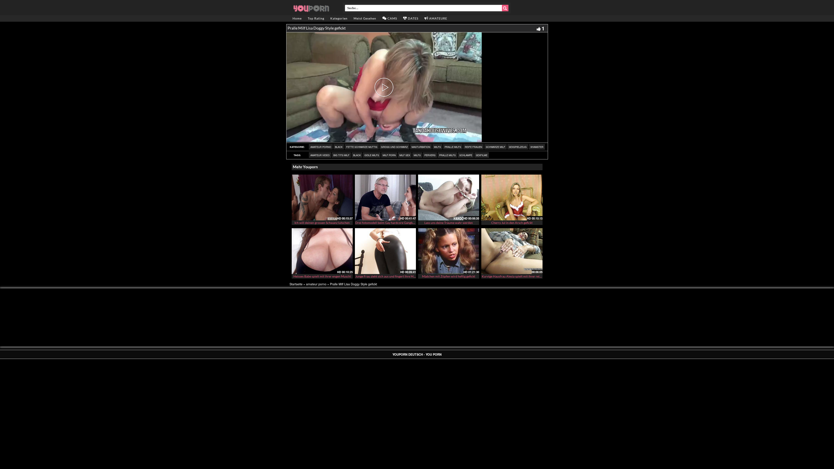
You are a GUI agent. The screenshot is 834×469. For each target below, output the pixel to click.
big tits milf (341, 155)
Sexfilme (481, 155)
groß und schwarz (394, 147)
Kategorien (339, 18)
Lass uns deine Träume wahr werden (448, 223)
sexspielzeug (518, 147)
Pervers (429, 155)
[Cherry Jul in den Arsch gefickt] (511, 197)
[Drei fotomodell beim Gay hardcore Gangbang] (385, 197)
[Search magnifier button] (505, 8)
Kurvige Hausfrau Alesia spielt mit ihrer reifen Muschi (518, 276)
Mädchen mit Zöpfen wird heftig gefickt (448, 276)
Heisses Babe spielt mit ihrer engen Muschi (322, 276)
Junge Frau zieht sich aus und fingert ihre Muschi (388, 276)
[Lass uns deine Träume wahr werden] (448, 197)
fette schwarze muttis (361, 147)
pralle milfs (453, 147)
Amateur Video (320, 155)
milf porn (389, 155)
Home (297, 18)
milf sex (404, 155)
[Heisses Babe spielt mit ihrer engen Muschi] (322, 251)
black (339, 147)
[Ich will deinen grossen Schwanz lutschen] (322, 197)
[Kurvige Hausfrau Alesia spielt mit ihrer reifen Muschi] (511, 251)
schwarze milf (495, 147)
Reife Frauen (473, 147)
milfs (437, 147)
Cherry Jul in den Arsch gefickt (512, 223)
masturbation (421, 147)
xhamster (536, 147)
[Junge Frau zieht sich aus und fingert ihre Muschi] (385, 251)
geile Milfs (371, 155)
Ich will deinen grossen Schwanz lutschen (322, 223)
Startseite (296, 284)
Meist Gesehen (365, 18)
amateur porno (320, 147)
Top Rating (316, 18)
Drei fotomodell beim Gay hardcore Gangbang (386, 223)
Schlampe (465, 155)
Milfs (417, 155)
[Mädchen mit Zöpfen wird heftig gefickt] (448, 251)
